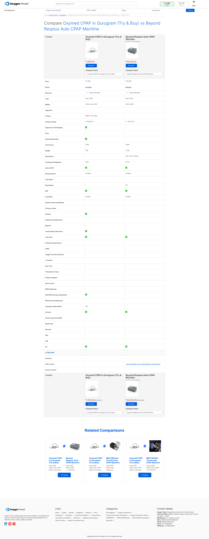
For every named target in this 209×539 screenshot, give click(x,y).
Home (57, 512)
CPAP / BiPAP (91, 10)
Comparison (156, 10)
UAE (182, 4)
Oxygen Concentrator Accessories (116, 515)
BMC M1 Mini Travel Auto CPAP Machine (153, 460)
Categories (79, 512)
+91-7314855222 (167, 524)
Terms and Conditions (81, 515)
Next (167, 465)
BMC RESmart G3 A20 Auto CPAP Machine (113, 460)
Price (95, 512)
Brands (71, 512)
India (167, 4)
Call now (190, 10)
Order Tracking (60, 520)
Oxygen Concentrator (53, 10)
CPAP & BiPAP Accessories (140, 517)
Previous (42, 465)
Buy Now (91, 65)
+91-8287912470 (169, 526)
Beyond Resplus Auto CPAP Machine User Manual (143, 364)
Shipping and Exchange (90, 517)
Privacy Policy (95, 515)
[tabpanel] (64, 460)
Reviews (88, 512)
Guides (64, 512)
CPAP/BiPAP (110, 517)
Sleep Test (109, 520)
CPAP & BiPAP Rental (123, 517)
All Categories (110, 512)
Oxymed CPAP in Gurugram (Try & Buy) (55, 460)
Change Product (92, 70)
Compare (64, 475)
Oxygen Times (53, 15)
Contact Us (76, 517)
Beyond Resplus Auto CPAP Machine (72, 460)
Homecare (69, 515)
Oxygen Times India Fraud (75, 520)
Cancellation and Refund (62, 517)
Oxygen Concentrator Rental (139, 515)
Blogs (124, 10)
